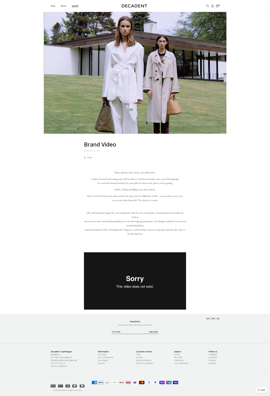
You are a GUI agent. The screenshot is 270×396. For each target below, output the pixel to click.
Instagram (213, 354)
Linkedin (212, 363)
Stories (177, 354)
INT (213, 318)
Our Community (181, 363)
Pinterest (213, 360)
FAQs (138, 354)
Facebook (213, 357)
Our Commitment (105, 357)
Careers (101, 363)
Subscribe (153, 331)
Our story (102, 354)
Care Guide (103, 360)
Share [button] (89, 157)
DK (207, 318)
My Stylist (178, 357)
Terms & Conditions (144, 363)
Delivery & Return (143, 360)
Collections (179, 360)
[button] (54, 6)
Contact (139, 357)
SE (218, 318)
